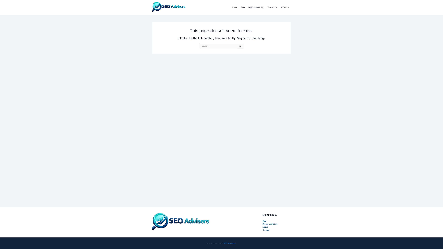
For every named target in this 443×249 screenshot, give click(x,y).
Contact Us (272, 7)
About (265, 227)
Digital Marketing (255, 7)
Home (234, 7)
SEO (243, 7)
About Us (285, 7)
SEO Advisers (229, 243)
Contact (265, 230)
